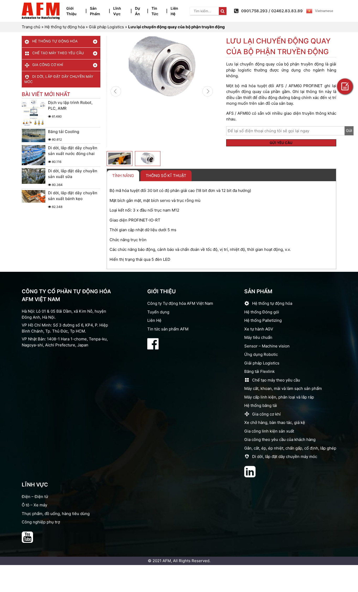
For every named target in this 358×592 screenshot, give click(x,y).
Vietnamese (324, 11)
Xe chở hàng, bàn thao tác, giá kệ (274, 422)
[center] (222, 11)
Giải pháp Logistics (106, 26)
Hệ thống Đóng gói (261, 311)
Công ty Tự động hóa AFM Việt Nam (180, 303)
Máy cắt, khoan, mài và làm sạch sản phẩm (283, 388)
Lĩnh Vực (117, 11)
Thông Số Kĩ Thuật (166, 175)
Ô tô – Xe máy (34, 504)
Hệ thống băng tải (260, 405)
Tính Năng (123, 175)
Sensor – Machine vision (267, 346)
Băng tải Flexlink (259, 371)
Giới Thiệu (71, 11)
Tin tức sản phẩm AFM (167, 329)
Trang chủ (31, 26)
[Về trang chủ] (40, 11)
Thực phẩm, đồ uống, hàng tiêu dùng (56, 513)
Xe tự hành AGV (258, 329)
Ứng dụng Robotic (261, 354)
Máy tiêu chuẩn (258, 337)
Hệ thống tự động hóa (65, 26)
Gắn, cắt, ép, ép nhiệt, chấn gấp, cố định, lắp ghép (290, 448)
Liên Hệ (154, 320)
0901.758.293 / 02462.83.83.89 (272, 10)
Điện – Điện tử (35, 496)
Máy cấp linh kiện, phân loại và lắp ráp (279, 397)
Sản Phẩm (95, 11)
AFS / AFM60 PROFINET (299, 85)
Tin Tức (154, 11)
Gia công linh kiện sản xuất (269, 431)
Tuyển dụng (158, 311)
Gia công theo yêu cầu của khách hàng (280, 439)
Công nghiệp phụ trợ (41, 521)
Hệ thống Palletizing (263, 320)
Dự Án (137, 11)
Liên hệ (174, 11)
